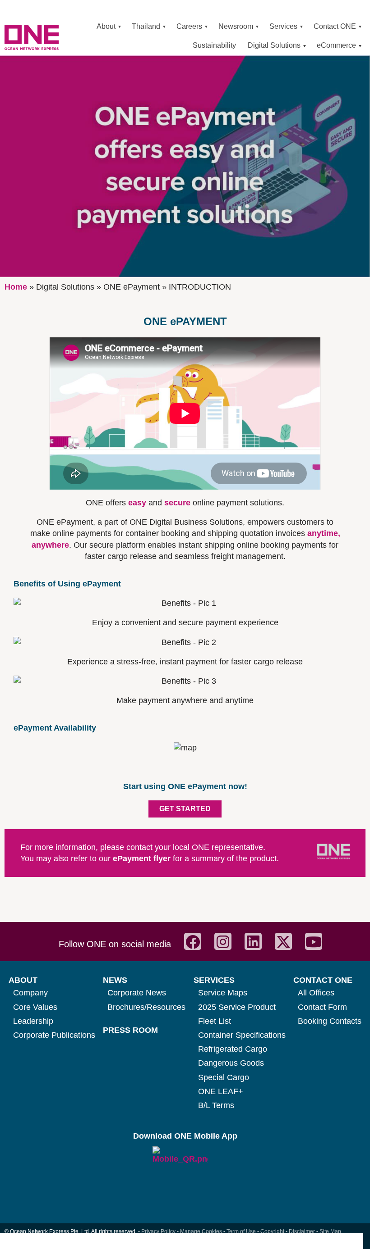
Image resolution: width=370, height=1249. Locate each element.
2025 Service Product (237, 1007)
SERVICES (214, 980)
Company (30, 992)
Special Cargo (223, 1077)
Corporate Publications (54, 1035)
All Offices (316, 992)
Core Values (35, 1007)
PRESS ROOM (130, 1030)
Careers (189, 26)
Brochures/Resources (146, 1007)
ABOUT (23, 980)
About (106, 26)
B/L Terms (216, 1105)
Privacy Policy (158, 1231)
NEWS (115, 980)
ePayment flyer (143, 858)
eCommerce (336, 45)
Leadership (33, 1021)
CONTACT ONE (322, 980)
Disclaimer (302, 1231)
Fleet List (214, 1021)
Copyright (272, 1231)
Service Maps (222, 992)
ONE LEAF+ (220, 1091)
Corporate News (136, 992)
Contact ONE (335, 26)
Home (16, 286)
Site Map (330, 1231)
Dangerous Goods (231, 1062)
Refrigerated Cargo (232, 1049)
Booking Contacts (329, 1021)
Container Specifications (242, 1035)
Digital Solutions (274, 45)
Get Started (185, 809)
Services (283, 26)
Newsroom (235, 26)
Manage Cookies (201, 1231)
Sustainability (214, 45)
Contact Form (322, 1007)
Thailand (146, 26)
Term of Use (241, 1231)
